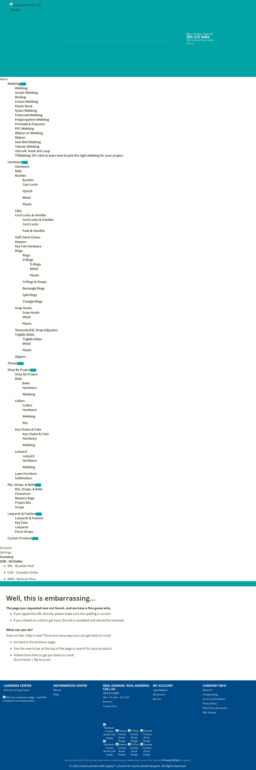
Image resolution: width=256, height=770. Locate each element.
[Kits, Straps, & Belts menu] (38, 485)
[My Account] (221, 36)
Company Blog (210, 694)
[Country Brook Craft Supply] (27, 39)
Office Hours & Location (215, 708)
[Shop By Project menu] (33, 370)
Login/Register (160, 690)
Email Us (107, 701)
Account (6, 548)
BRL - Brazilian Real (20, 566)
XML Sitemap (209, 712)
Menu (4, 79)
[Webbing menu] (23, 84)
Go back (19, 642)
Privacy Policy (210, 703)
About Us (207, 690)
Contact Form (110, 706)
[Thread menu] (21, 363)
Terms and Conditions (214, 699)
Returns (57, 690)
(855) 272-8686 (111, 693)
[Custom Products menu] (35, 538)
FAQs (56, 694)
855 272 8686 (198, 37)
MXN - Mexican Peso (21, 579)
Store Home (22, 660)
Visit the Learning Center (16, 690)
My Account (42, 660)
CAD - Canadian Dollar (23, 572)
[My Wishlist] (228, 36)
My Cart (157, 699)
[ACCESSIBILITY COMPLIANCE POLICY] (28, 700)
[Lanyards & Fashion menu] (39, 514)
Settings (5, 552)
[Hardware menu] (25, 162)
